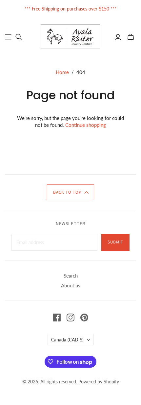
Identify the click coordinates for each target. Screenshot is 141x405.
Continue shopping (85, 125)
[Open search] (18, 37)
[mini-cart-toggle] (130, 37)
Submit (115, 242)
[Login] (117, 37)
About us (70, 285)
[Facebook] (57, 317)
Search (71, 276)
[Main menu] (8, 37)
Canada (67, 339)
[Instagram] (70, 317)
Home (62, 72)
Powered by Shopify (98, 381)
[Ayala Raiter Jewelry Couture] (70, 36)
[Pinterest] (84, 317)
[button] (70, 192)
